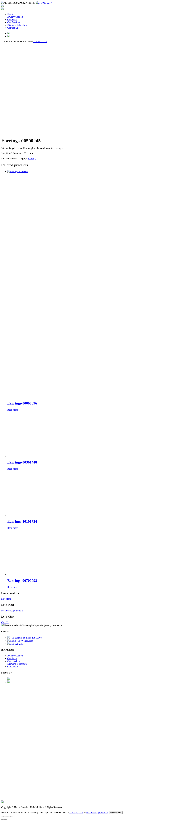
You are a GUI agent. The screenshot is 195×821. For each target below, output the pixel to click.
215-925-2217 (45, 3)
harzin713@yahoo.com (21, 640)
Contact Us (12, 27)
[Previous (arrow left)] (2, 819)
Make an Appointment (12, 610)
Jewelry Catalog (15, 17)
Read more (12, 409)
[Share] (8, 816)
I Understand (115, 813)
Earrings (32, 158)
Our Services (13, 22)
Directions (6, 598)
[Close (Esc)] (11, 816)
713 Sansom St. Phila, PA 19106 (26, 637)
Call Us (5, 622)
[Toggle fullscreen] (5, 816)
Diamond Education (17, 25)
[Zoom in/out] (2, 816)
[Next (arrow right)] (5, 819)
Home (10, 14)
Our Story (12, 19)
